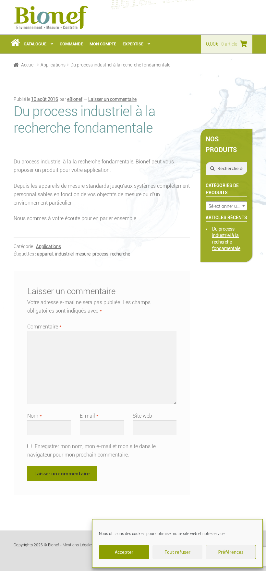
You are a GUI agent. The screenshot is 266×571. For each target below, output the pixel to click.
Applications (53, 64)
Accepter (124, 552)
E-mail (89, 416)
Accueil (28, 64)
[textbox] (226, 206)
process (100, 253)
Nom (34, 416)
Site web (142, 416)
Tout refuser (177, 552)
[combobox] (226, 205)
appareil (45, 253)
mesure (83, 253)
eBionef (74, 99)
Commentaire (44, 327)
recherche (120, 253)
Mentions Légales (78, 545)
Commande (71, 44)
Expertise (133, 44)
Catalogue (35, 44)
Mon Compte (103, 44)
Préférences (231, 552)
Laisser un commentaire (112, 99)
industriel (64, 253)
